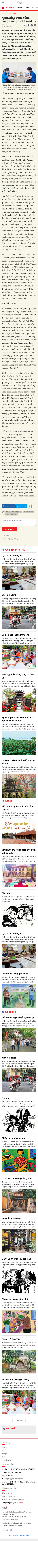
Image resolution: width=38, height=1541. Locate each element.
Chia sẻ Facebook (9, 506)
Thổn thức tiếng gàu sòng (15, 973)
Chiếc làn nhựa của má (13, 1138)
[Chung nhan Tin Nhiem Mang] (19, 1535)
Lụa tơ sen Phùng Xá (12, 555)
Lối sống (4, 1457)
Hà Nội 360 (10, 8)
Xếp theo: (4, 539)
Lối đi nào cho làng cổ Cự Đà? (17, 1178)
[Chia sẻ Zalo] (28, 25)
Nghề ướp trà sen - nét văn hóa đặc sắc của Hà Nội (17, 719)
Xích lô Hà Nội (9, 595)
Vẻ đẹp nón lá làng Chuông (15, 635)
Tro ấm (5, 1098)
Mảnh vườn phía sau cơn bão (16, 1259)
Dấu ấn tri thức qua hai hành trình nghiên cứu (19, 851)
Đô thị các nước (6, 1460)
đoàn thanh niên (28, 511)
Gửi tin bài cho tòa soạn (9, 1496)
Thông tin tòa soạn (7, 1493)
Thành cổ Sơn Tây (11, 1339)
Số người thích (18, 539)
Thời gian (10, 539)
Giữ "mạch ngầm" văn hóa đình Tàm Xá (17, 808)
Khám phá (29, 8)
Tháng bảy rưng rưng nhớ (15, 1299)
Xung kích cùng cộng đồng (13, 511)
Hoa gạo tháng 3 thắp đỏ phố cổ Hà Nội (18, 762)
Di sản (19, 8)
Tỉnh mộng (7, 893)
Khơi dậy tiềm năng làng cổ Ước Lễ (18, 676)
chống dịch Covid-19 (11, 514)
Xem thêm (19, 1421)
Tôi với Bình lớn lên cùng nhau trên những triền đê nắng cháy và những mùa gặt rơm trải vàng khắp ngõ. (19, 1264)
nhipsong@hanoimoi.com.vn (14, 1479)
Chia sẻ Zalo (22, 506)
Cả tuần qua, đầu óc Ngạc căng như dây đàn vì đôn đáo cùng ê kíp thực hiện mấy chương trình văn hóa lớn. (18, 899)
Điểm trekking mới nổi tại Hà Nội (18, 1017)
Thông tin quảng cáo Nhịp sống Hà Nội (13, 1499)
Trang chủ (5, 14)
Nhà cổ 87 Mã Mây (11, 1218)
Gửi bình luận (9, 529)
